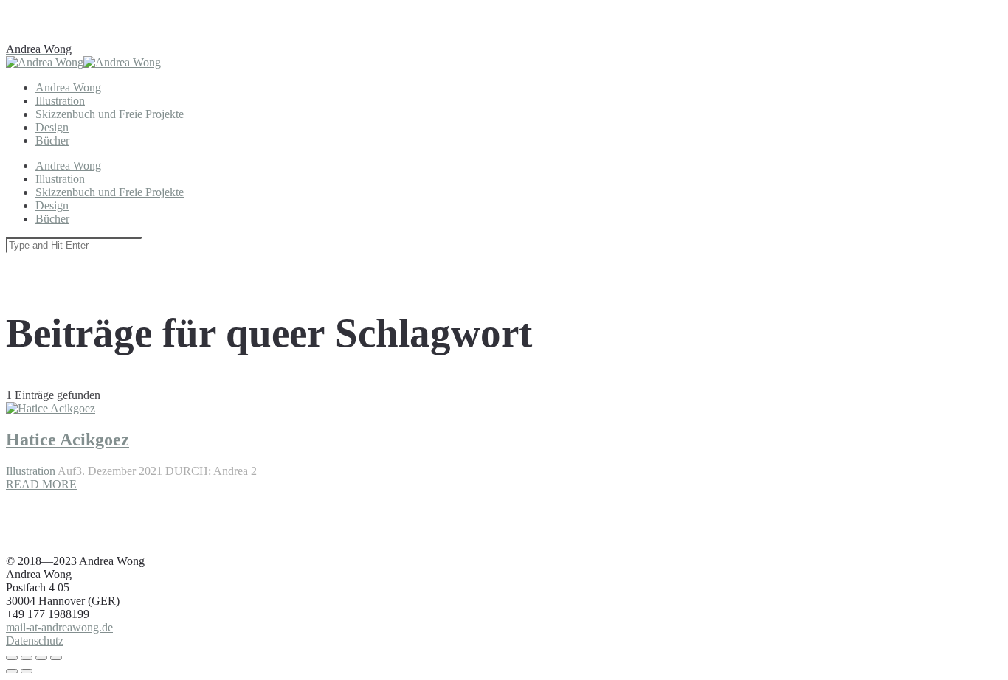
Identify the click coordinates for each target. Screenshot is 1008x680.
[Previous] (12, 671)
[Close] (12, 658)
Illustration (30, 471)
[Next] (26, 671)
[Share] (26, 658)
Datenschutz (34, 640)
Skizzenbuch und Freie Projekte (109, 114)
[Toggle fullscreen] (41, 658)
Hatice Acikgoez (67, 439)
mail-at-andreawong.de (59, 627)
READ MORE (41, 484)
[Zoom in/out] (56, 658)
